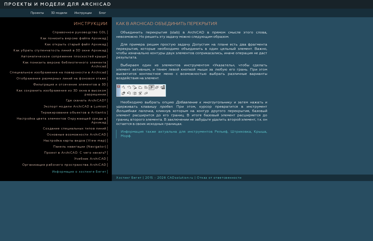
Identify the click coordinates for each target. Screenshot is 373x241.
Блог (102, 12)
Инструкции (83, 12)
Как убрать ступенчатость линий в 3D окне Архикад (60, 50)
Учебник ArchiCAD (90, 158)
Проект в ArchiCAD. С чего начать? (75, 152)
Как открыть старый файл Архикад (75, 44)
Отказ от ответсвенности (219, 177)
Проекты (37, 12)
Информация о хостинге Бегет (79, 171)
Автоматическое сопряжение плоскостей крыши (63, 56)
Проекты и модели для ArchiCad (58, 4)
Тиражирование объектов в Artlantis (73, 112)
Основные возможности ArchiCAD (76, 134)
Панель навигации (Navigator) (79, 146)
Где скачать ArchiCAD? (86, 100)
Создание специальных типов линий (74, 128)
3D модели (59, 12)
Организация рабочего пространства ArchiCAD (64, 164)
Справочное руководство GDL (79, 32)
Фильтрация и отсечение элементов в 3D (69, 84)
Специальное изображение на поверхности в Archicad (58, 72)
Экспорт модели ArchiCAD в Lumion (75, 106)
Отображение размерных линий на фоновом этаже (61, 78)
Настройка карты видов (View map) (75, 140)
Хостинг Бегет (128, 177)
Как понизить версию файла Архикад (73, 38)
